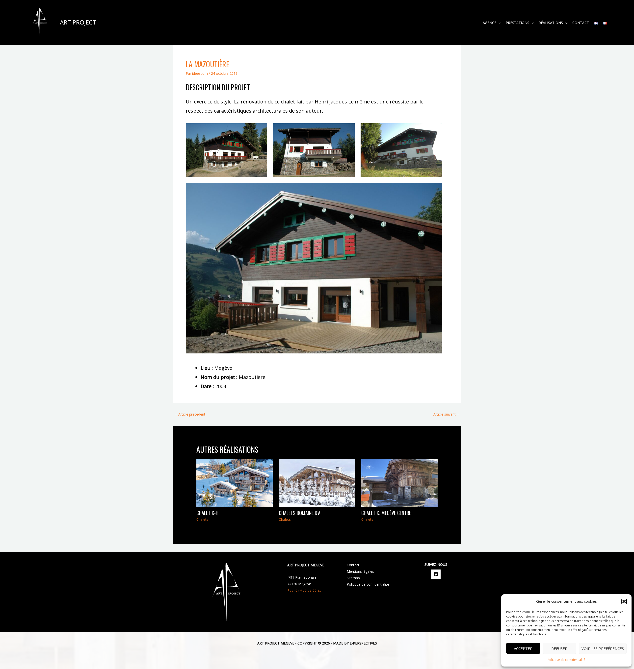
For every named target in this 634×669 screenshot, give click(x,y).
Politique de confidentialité (566, 660)
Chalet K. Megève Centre (386, 513)
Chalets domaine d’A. (300, 513)
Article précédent (189, 414)
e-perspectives (363, 643)
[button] (624, 601)
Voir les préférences (602, 648)
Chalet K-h (207, 513)
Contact (353, 565)
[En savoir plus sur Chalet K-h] (234, 482)
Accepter (523, 648)
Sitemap (353, 577)
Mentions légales (360, 571)
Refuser (559, 648)
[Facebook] (436, 574)
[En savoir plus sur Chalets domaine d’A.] (317, 482)
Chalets (202, 519)
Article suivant (446, 414)
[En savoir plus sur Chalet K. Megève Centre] (399, 482)
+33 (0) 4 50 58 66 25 (304, 590)
